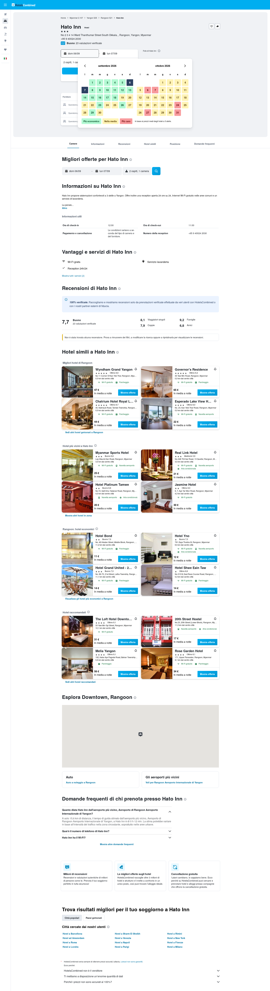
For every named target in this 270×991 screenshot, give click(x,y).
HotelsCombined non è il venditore (83, 970)
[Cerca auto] (5, 27)
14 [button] (84, 97)
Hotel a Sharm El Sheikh (127, 933)
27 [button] (129, 105)
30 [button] (99, 112)
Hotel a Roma (70, 942)
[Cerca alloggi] (5, 21)
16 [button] (99, 97)
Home (63, 17)
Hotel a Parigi (122, 946)
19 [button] (122, 97)
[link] (84, 432)
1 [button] (92, 82)
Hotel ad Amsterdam (73, 938)
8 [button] (92, 90)
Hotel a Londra (70, 946)
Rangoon (105, 17)
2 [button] (100, 82)
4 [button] (115, 82)
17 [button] (107, 97)
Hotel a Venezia (123, 938)
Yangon (90, 17)
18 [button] (114, 97)
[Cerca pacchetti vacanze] (5, 34)
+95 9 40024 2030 (71, 39)
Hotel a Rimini (174, 933)
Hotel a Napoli (122, 942)
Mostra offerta (128, 392)
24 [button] (107, 105)
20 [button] (129, 97)
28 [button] (84, 112)
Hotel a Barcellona (72, 933)
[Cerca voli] (5, 14)
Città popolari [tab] (72, 917)
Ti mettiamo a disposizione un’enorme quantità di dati (93, 976)
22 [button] (92, 105)
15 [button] (92, 97)
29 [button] (92, 112)
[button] (5, 4)
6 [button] (130, 82)
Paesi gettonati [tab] (94, 917)
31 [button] (177, 112)
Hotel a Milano (174, 946)
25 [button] (114, 105)
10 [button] (107, 90)
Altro (64, 208)
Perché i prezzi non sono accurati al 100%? (88, 982)
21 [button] (84, 105)
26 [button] (122, 105)
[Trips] (5, 49)
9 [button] (100, 90)
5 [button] (122, 82)
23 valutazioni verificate (89, 43)
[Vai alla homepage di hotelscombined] (23, 4)
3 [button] (107, 82)
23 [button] (99, 105)
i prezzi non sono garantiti (131, 961)
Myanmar (74, 17)
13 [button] (129, 90)
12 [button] (122, 90)
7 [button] (85, 90)
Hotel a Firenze (175, 942)
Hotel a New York (176, 938)
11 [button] (114, 90)
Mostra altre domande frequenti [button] (117, 844)
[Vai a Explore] (5, 41)
